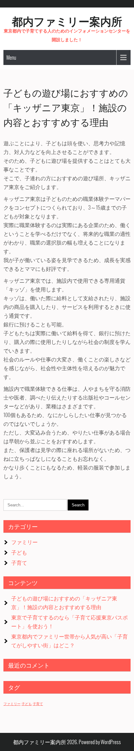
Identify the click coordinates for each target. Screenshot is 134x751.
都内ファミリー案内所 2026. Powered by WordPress (67, 742)
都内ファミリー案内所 (67, 20)
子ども (19, 552)
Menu (11, 57)
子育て (19, 562)
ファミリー (24, 542)
